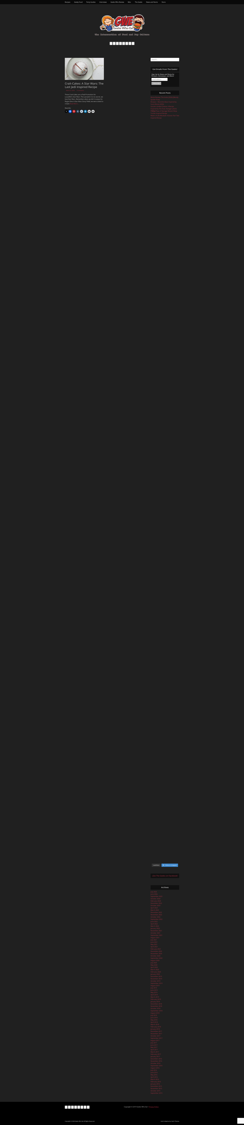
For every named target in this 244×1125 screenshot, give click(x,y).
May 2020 (154, 965)
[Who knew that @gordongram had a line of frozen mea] (154, 636)
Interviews (103, 2)
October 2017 (155, 1036)
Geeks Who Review (117, 2)
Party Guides (91, 2)
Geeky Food (78, 2)
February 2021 (156, 949)
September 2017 (156, 1038)
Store (164, 2)
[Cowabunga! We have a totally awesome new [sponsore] (154, 284)
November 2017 (156, 1034)
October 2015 (155, 1091)
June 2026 (154, 894)
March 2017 (155, 1052)
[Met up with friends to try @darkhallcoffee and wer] (176, 172)
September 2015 (156, 1093)
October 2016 (155, 1063)
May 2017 (154, 1047)
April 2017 (154, 1050)
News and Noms (152, 2)
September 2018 (156, 1011)
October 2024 (155, 899)
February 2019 (156, 999)
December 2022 (156, 912)
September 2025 (156, 896)
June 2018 (154, 1018)
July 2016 (154, 1070)
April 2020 (154, 967)
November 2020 (156, 954)
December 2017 (156, 1031)
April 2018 (154, 1022)
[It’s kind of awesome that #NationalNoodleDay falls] (168, 165)
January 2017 (155, 1056)
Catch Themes (175, 1121)
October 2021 (155, 933)
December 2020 (156, 951)
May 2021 (154, 944)
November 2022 (156, 915)
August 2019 (155, 986)
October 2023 (155, 905)
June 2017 (154, 1045)
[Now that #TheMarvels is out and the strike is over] (168, 495)
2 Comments (80, 90)
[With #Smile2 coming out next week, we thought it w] (154, 173)
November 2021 (156, 931)
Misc (129, 2)
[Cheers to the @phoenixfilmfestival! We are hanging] (161, 454)
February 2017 (156, 1054)
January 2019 (155, 1002)
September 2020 (156, 958)
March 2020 (155, 970)
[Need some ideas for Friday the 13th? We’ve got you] (168, 751)
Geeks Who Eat (79, 1121)
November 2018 (156, 1006)
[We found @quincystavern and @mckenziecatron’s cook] (176, 649)
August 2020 (155, 960)
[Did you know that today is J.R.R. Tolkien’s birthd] (161, 321)
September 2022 (156, 919)
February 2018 (156, 1027)
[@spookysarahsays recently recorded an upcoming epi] (176, 470)
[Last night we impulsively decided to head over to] (154, 791)
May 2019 (154, 992)
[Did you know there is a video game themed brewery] (168, 625)
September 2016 (156, 1066)
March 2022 (155, 926)
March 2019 (155, 997)
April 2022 (154, 924)
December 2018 (156, 1004)
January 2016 (155, 1084)
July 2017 (154, 1043)
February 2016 (156, 1082)
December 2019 (156, 976)
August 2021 (155, 937)
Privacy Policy (154, 1107)
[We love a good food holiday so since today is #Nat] (161, 177)
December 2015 (156, 1086)
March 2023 (155, 910)
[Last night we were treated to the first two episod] (168, 289)
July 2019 (154, 988)
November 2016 (156, 1061)
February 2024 (156, 901)
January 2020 (155, 974)
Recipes (67, 2)
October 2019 (155, 981)
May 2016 (154, 1075)
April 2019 (154, 995)
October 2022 (155, 917)
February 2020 (156, 972)
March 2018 (155, 1024)
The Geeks (138, 2)
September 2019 (156, 983)
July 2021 (154, 940)
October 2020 (155, 956)
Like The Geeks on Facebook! (165, 875)
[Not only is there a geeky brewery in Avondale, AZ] (161, 631)
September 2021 (156, 935)
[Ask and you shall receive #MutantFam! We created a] (161, 788)
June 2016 (154, 1072)
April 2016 (154, 1077)
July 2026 (154, 892)
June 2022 (154, 921)
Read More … (74, 104)
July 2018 (154, 1015)
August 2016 (155, 1068)
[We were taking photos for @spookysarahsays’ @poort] (176, 291)
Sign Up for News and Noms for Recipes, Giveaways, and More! (162, 75)
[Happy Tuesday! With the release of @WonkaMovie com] (154, 470)
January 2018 (155, 1029)
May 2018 (154, 1020)
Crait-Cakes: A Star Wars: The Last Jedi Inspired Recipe (84, 85)
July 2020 (154, 963)
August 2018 (155, 1013)
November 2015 (156, 1088)
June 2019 (154, 990)
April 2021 (154, 947)
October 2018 (155, 1008)
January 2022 (155, 928)
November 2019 (156, 979)
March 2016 (155, 1079)
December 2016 (156, 1059)
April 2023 (154, 908)
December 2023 (156, 903)
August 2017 (155, 1040)
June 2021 (154, 942)
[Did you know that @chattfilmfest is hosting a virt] (176, 779)
